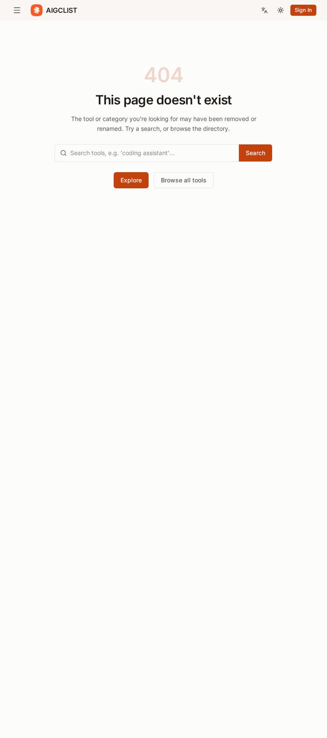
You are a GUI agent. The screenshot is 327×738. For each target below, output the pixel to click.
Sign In (303, 10)
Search (255, 152)
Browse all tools (184, 180)
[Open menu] (17, 10)
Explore (131, 180)
